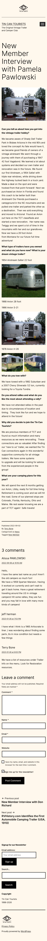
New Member (13, 535)
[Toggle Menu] (42, 24)
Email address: (8, 850)
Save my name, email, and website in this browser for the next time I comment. (22, 763)
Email (5, 734)
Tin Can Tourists (14, 24)
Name (5, 720)
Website (5, 748)
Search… (6, 869)
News (17, 532)
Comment (7, 692)
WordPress (26, 931)
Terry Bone (8, 529)
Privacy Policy (8, 926)
